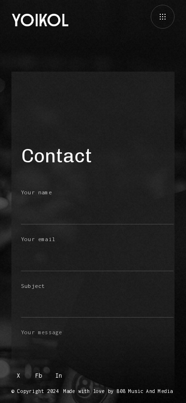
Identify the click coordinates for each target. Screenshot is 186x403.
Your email (38, 239)
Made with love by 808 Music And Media (118, 391)
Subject (33, 286)
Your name (36, 192)
